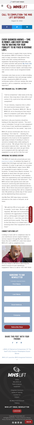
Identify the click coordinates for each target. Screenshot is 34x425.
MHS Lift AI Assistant (30, 214)
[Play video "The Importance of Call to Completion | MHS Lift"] (17, 253)
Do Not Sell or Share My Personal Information (19, 419)
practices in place (7, 161)
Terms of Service (21, 418)
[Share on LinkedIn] (27, 27)
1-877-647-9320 (18, 2)
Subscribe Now (17, 327)
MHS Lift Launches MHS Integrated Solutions (17, 357)
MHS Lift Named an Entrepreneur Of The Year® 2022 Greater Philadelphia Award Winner (17, 351)
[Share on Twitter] (17, 27)
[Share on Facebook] (7, 27)
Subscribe (17, 411)
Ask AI (29, 422)
